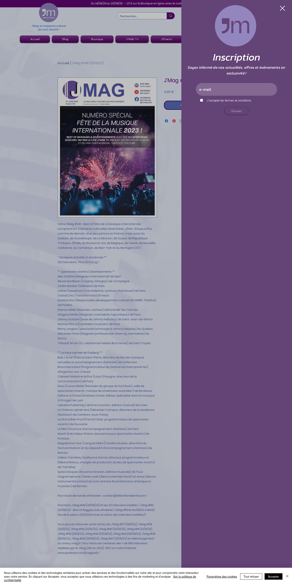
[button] (282, 8)
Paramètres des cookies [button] (222, 576)
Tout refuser (251, 576)
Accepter (273, 576)
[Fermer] (287, 576)
